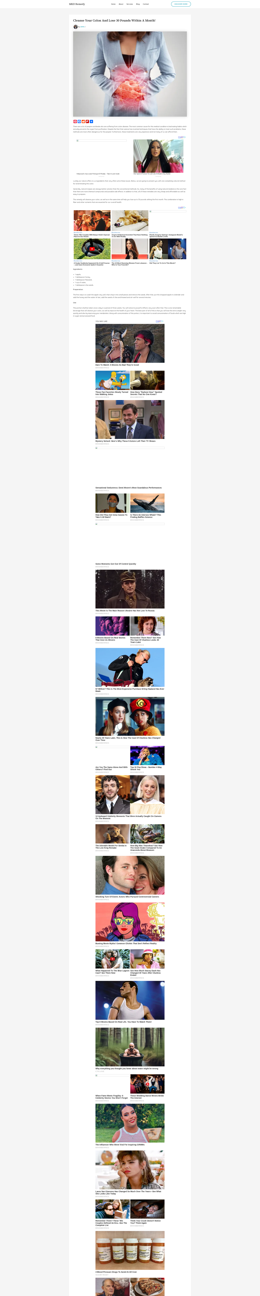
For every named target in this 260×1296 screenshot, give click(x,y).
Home (113, 4)
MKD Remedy (77, 4)
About (121, 4)
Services (130, 4)
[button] (181, 4)
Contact (146, 4)
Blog (138, 4)
